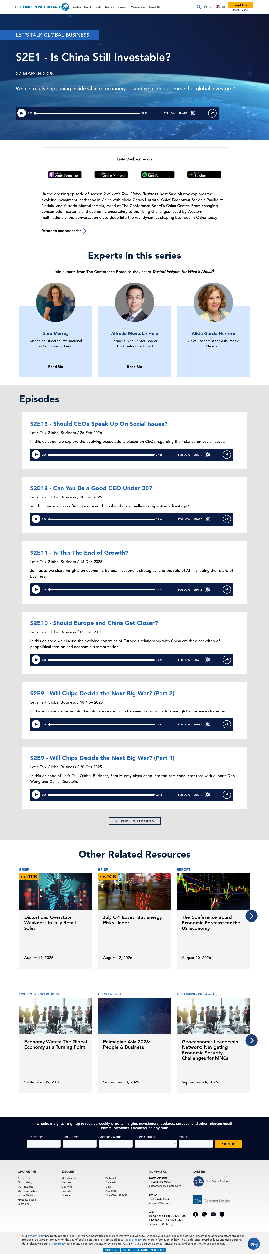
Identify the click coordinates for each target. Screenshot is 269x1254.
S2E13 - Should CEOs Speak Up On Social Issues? (99, 423)
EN (223, 6)
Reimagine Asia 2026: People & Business (126, 1044)
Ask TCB (110, 1191)
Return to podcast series (62, 230)
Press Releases (27, 1199)
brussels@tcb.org (160, 1203)
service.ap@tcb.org (161, 1224)
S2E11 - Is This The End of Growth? (79, 552)
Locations (23, 1204)
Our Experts (25, 1186)
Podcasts (110, 1182)
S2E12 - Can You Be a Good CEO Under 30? (91, 488)
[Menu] (7, 7)
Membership (14, 68)
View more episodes (134, 821)
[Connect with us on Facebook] (195, 1214)
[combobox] (220, 7)
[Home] (41, 7)
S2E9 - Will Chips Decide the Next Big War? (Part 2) (102, 693)
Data (7, 38)
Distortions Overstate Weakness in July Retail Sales (50, 922)
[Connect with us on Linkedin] (222, 1214)
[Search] (199, 7)
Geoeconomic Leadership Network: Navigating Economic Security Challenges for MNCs (210, 1050)
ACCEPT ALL (111, 1249)
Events (9, 28)
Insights (10, 18)
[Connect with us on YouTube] (213, 1213)
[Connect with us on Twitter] (204, 1214)
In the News (25, 1195)
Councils (11, 58)
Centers (10, 48)
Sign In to (19, 108)
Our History (25, 1182)
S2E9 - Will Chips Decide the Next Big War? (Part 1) (102, 757)
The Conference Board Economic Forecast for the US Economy (211, 922)
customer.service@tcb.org (165, 1186)
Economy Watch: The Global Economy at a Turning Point (55, 1044)
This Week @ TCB (18, 99)
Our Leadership (27, 1191)
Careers (10, 88)
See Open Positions (218, 1181)
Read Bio (55, 366)
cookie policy (133, 1239)
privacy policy (57, 1243)
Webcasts (111, 1178)
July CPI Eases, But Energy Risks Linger (132, 920)
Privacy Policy (36, 1235)
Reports (66, 1191)
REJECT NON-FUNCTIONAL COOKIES (143, 1249)
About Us (11, 78)
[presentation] (251, 916)
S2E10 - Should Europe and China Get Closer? (94, 623)
